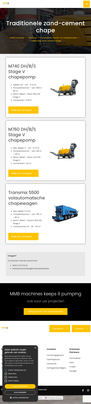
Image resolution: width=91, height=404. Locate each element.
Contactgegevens (55, 355)
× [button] (35, 348)
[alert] (20, 373)
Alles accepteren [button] (20, 386)
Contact (79, 328)
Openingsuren (53, 359)
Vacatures (57, 328)
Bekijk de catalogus (21, 110)
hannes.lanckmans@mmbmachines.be (30, 268)
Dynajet (73, 371)
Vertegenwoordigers (56, 368)
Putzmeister (75, 358)
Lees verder (18, 365)
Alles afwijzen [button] (20, 392)
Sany (71, 362)
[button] (20, 397)
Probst (72, 366)
